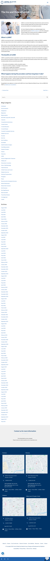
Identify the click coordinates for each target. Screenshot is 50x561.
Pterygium (3, 176)
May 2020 (3, 351)
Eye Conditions (4, 140)
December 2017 (4, 410)
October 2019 (4, 362)
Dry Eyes (3, 135)
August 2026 (4, 207)
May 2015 (3, 421)
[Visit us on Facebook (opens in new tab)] (1, 559)
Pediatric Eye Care (5, 172)
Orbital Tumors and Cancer (7, 169)
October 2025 (4, 230)
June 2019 (3, 371)
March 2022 (3, 307)
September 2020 (4, 344)
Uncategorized (4, 197)
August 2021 (4, 323)
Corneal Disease (4, 128)
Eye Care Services (15, 543)
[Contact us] (44, 559)
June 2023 (3, 280)
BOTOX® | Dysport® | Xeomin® (8, 117)
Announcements (4, 108)
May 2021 (3, 330)
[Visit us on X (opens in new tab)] (8, 559)
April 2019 (3, 376)
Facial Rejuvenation (5, 147)
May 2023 (3, 282)
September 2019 (4, 364)
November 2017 (4, 412)
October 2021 (4, 319)
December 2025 (4, 225)
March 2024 (3, 260)
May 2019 (3, 373)
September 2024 (4, 248)
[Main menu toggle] (47, 2)
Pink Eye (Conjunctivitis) (6, 174)
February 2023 (4, 287)
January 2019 (4, 380)
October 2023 (4, 271)
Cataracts (3, 119)
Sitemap (34, 548)
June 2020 (3, 348)
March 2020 (3, 355)
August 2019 (4, 366)
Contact (45, 543)
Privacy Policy (23, 548)
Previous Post (4, 90)
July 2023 (3, 278)
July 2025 (3, 237)
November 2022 (4, 294)
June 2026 (3, 212)
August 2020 (4, 346)
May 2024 (3, 255)
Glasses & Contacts (23, 543)
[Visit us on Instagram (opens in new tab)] (4, 559)
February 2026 (4, 221)
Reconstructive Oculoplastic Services (9, 181)
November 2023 (4, 269)
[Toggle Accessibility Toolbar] (2, 553)
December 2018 (4, 382)
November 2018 (4, 385)
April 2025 (3, 244)
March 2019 (3, 378)
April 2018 (3, 401)
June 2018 (3, 396)
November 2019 (4, 360)
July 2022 (3, 301)
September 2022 (4, 296)
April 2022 (3, 305)
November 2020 (4, 339)
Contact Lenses (4, 124)
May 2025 (3, 241)
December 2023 (4, 266)
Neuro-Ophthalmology (6, 165)
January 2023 (4, 289)
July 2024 (3, 250)
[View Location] (3, 476)
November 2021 (4, 316)
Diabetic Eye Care (5, 133)
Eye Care (3, 138)
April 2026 (3, 216)
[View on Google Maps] (13, 464)
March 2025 (3, 246)
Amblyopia (3, 106)
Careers (41, 543)
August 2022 (4, 298)
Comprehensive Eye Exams (6, 122)
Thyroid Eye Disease (5, 194)
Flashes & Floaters (5, 149)
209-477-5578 (15, 485)
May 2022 (3, 303)
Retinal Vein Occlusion (6, 185)
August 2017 (4, 419)
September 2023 (4, 273)
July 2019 (3, 369)
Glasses (2, 151)
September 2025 (4, 232)
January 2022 (4, 312)
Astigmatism (4, 110)
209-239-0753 (38, 485)
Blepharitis (3, 113)
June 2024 (3, 253)
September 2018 (4, 389)
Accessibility (16, 548)
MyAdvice (42, 546)
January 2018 (4, 407)
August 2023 (4, 276)
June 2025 (3, 239)
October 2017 (4, 414)
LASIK (2, 21)
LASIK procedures (35, 30)
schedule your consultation (10, 84)
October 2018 (4, 387)
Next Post (46, 90)
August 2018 (4, 392)
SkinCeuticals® (4, 192)
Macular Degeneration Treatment (8, 158)
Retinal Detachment (5, 183)
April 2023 (3, 285)
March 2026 (3, 219)
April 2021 (3, 332)
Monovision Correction (6, 163)
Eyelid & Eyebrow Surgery (6, 144)
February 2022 (4, 310)
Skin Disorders (4, 188)
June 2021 (3, 328)
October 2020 (4, 341)
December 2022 (4, 291)
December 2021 (4, 314)
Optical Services (4, 167)
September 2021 (4, 321)
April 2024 (3, 257)
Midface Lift (3, 160)
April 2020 (3, 353)
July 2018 (3, 394)
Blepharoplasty (4, 115)
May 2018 (3, 398)
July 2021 (3, 326)
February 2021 (4, 335)
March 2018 (3, 403)
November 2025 (4, 228)
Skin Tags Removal (5, 190)
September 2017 (4, 417)
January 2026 (4, 223)
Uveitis (2, 199)
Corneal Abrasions (5, 126)
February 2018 (4, 405)
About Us (4, 543)
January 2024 (4, 264)
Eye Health (3, 142)
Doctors (8, 543)
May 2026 (3, 214)
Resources (37, 543)
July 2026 (3, 210)
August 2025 (4, 235)
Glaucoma (3, 153)
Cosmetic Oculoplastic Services (7, 131)
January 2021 (4, 337)
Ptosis (2, 178)
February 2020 (4, 357)
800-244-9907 (14, 483)
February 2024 (4, 262)
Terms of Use (29, 548)
